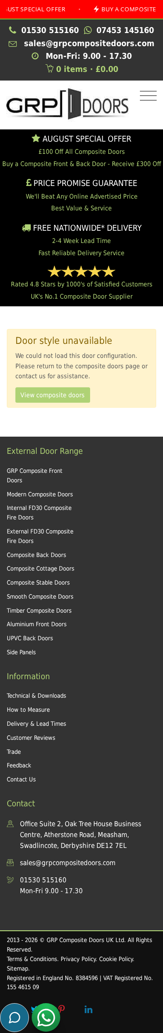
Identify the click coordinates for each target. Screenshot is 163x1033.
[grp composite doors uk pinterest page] (61, 1009)
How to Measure (28, 709)
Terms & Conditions (32, 959)
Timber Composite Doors (39, 610)
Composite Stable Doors (38, 582)
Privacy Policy (78, 959)
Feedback (19, 765)
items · (87, 69)
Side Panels (21, 652)
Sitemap (17, 968)
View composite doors (52, 395)
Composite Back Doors (36, 555)
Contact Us (21, 779)
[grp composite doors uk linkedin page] (88, 1009)
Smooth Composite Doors (40, 596)
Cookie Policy (116, 959)
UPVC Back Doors (30, 638)
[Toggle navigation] (146, 96)
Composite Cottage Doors (40, 568)
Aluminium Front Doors (37, 624)
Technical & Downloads (36, 695)
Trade (14, 751)
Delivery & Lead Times (36, 723)
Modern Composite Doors (40, 494)
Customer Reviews (31, 737)
